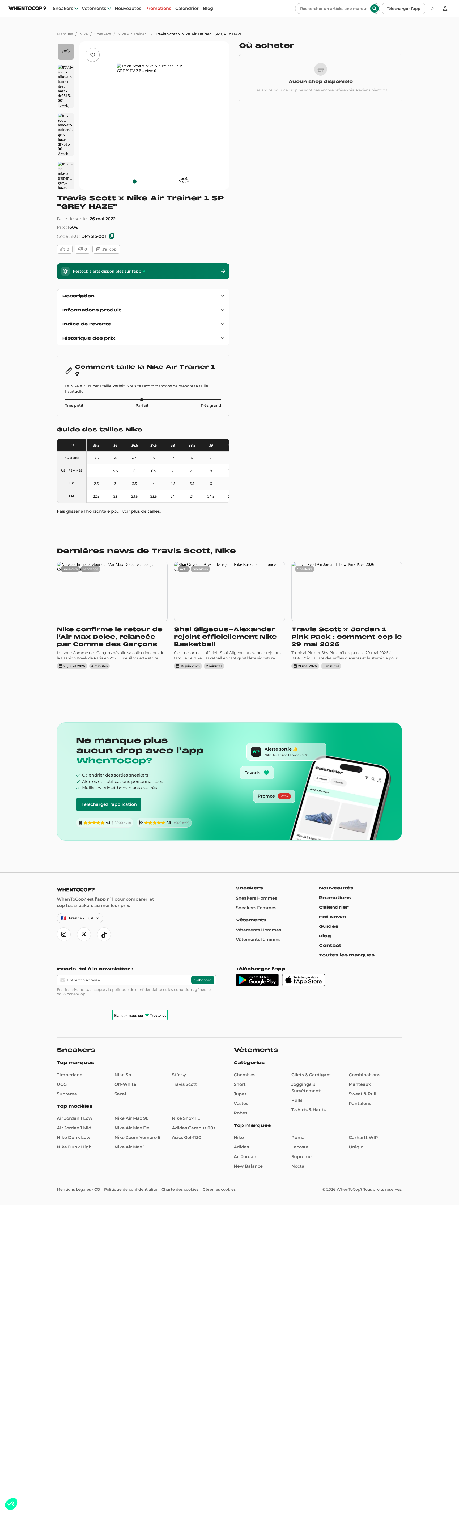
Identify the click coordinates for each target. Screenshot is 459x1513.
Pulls (296, 1100)
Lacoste (299, 1147)
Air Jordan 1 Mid (74, 1127)
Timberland (70, 1074)
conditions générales (193, 989)
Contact (330, 945)
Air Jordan (245, 1156)
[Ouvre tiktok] (104, 934)
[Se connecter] (445, 8)
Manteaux (360, 1084)
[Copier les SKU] (112, 236)
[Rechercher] (374, 8)
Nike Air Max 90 (131, 1118)
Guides (328, 926)
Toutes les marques (347, 955)
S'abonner (202, 980)
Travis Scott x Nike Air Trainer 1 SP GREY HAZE (199, 34)
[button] (11, 1504)
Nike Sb (122, 1074)
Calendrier (187, 8)
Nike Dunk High (74, 1147)
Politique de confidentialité (130, 1189)
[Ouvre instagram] (64, 934)
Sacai (120, 1093)
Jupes (240, 1093)
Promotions (158, 8)
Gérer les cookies (219, 1189)
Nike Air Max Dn (132, 1127)
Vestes (241, 1103)
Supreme (67, 1093)
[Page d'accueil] (27, 8)
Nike (83, 34)
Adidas (241, 1147)
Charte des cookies (180, 1189)
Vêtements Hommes (258, 930)
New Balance (248, 1166)
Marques (65, 34)
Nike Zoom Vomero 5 (137, 1137)
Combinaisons (364, 1074)
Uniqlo (356, 1147)
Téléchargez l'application (109, 804)
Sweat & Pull (362, 1093)
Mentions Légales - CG (78, 1189)
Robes (240, 1113)
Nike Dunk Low (73, 1137)
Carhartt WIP (363, 1137)
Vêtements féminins (258, 939)
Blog (208, 8)
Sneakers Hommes (256, 898)
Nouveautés (128, 8)
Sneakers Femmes (256, 907)
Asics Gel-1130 (186, 1137)
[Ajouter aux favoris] (93, 55)
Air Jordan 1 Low (74, 1118)
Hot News (332, 916)
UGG (62, 1084)
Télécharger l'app (403, 8)
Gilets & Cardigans (311, 1074)
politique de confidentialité (137, 989)
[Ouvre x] (84, 934)
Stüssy (179, 1074)
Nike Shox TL (186, 1118)
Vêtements (94, 8)
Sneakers (63, 8)
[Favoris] (432, 8)
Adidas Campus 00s (193, 1127)
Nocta (297, 1166)
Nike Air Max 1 (129, 1147)
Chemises (244, 1074)
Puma (298, 1137)
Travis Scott (184, 1084)
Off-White (125, 1084)
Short (240, 1084)
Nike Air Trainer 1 (133, 34)
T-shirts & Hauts (308, 1109)
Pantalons (360, 1103)
